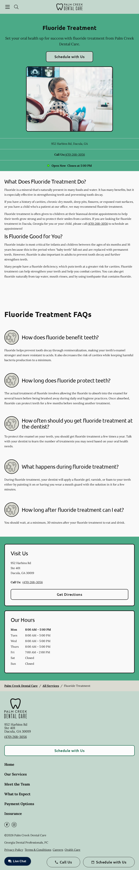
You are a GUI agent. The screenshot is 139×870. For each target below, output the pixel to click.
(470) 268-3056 (75, 154)
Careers (58, 850)
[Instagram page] (14, 824)
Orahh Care (72, 850)
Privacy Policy (13, 850)
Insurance (13, 813)
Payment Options (19, 803)
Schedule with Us (69, 56)
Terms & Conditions (38, 850)
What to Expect (17, 794)
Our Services (15, 774)
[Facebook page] (6, 824)
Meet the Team (17, 784)
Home (9, 764)
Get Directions (69, 594)
